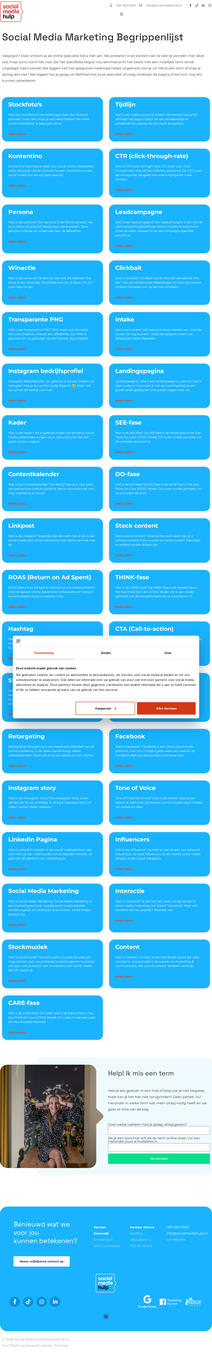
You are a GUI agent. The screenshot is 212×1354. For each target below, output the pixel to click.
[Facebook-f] (190, 5)
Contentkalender (33, 474)
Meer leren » (17, 134)
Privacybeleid (26, 1346)
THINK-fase (132, 577)
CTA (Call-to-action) (144, 628)
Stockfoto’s (25, 104)
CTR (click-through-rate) (151, 155)
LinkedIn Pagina (32, 839)
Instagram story (32, 787)
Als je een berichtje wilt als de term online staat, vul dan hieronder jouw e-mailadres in (154, 1140)
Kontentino (25, 155)
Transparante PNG (35, 319)
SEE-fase (128, 422)
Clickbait (128, 267)
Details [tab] (106, 653)
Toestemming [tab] (44, 653)
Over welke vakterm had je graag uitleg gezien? (147, 1124)
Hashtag (21, 628)
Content (127, 946)
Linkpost (21, 525)
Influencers (132, 839)
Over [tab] (168, 653)
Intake (124, 319)
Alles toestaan (166, 708)
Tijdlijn (125, 104)
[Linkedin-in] (203, 5)
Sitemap (61, 1346)
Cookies (45, 1346)
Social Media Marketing (43, 890)
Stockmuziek (28, 946)
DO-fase (127, 474)
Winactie (22, 267)
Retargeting (26, 736)
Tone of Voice (135, 787)
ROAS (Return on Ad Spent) (49, 577)
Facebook (130, 736)
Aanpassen (103, 708)
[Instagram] (209, 5)
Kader (17, 422)
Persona (20, 211)
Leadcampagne (138, 211)
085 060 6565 (177, 1227)
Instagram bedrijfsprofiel (45, 370)
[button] (106, 1316)
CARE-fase (24, 1002)
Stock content (136, 525)
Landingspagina (139, 370)
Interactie (130, 890)
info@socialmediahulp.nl (186, 1233)
